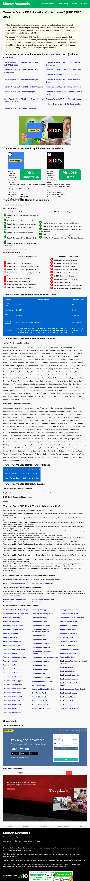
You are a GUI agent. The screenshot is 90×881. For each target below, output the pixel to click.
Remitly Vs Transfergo (11, 618)
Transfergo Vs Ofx (10, 653)
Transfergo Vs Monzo (40, 639)
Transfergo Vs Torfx (39, 673)
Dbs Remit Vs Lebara (68, 701)
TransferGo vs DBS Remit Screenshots (20, 109)
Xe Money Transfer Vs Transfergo (15, 610)
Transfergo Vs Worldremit (12, 696)
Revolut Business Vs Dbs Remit (72, 618)
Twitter (18, 841)
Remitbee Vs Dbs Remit (68, 633)
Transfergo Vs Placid (39, 665)
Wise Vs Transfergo (10, 633)
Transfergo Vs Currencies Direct (15, 657)
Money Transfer (48, 4)
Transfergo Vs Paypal (40, 610)
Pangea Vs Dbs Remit (68, 629)
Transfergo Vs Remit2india (41, 643)
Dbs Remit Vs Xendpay (68, 693)
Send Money (63, 4)
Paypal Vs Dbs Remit (67, 645)
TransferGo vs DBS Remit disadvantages (21, 79)
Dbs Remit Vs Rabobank (69, 709)
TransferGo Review (18, 583)
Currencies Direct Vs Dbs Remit (43, 689)
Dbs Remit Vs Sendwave (69, 679)
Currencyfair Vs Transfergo (13, 625)
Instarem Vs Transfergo (12, 641)
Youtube (28, 841)
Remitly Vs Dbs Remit (11, 621)
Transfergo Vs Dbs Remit (41, 625)
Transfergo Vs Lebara (40, 669)
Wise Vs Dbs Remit (10, 637)
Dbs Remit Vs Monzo (67, 671)
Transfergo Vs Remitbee (12, 704)
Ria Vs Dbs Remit (66, 637)
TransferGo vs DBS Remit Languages (19, 92)
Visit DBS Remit (70, 175)
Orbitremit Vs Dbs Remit (69, 614)
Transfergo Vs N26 (38, 635)
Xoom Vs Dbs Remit (39, 693)
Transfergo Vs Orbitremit (12, 685)
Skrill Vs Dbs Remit (39, 697)
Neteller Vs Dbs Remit (40, 705)
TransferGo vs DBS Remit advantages (61, 75)
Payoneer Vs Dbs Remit (68, 641)
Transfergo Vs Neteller (11, 673)
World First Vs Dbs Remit (41, 709)
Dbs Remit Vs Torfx (67, 705)
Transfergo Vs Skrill (10, 665)
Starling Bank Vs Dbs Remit (70, 649)
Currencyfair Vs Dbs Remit (13, 629)
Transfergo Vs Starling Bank (42, 614)
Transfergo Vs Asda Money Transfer (45, 657)
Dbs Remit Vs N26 (66, 667)
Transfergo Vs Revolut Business (15, 688)
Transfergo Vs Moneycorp (13, 669)
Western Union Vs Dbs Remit (42, 681)
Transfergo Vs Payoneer (12, 712)
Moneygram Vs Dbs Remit (69, 610)
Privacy (37, 841)
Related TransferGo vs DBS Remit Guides (63, 104)
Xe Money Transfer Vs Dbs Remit (15, 614)
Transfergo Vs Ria (10, 708)
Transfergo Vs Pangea (11, 700)
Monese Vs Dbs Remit (68, 653)
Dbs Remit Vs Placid (67, 697)
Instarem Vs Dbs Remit (11, 645)
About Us (7, 841)
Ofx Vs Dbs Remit (38, 685)
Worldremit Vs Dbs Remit (69, 625)
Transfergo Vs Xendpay (40, 661)
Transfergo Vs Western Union (14, 649)
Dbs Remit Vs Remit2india (69, 675)
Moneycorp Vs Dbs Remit (41, 701)
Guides (74, 4)
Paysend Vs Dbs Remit (68, 621)
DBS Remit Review (46, 583)
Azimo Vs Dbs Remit (67, 657)
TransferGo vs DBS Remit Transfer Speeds (64, 87)
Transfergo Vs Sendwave (41, 647)
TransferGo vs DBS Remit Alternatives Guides (65, 99)
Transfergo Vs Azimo (39, 621)
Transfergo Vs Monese (40, 618)
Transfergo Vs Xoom (10, 661)
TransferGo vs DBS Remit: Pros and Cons (63, 70)
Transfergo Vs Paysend (12, 692)
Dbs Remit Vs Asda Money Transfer (73, 689)
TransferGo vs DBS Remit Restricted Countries (23, 87)
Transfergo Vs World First (12, 677)
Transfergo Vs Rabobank (41, 677)
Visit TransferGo (30, 175)
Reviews (83, 4)
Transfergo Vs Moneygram (13, 681)
